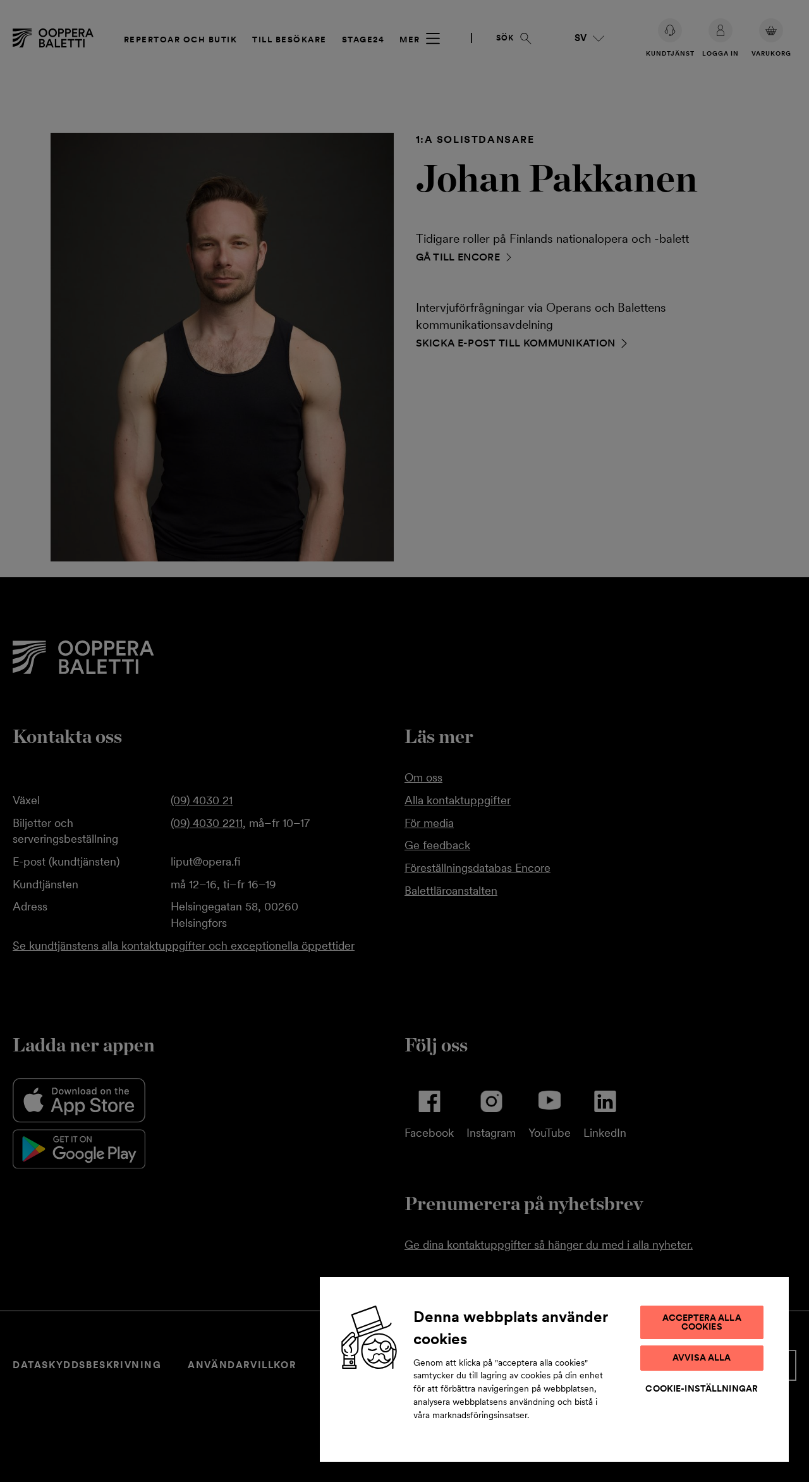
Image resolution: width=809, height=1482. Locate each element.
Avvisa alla (701, 1357)
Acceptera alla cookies (701, 1322)
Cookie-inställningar (701, 1388)
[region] (554, 1369)
